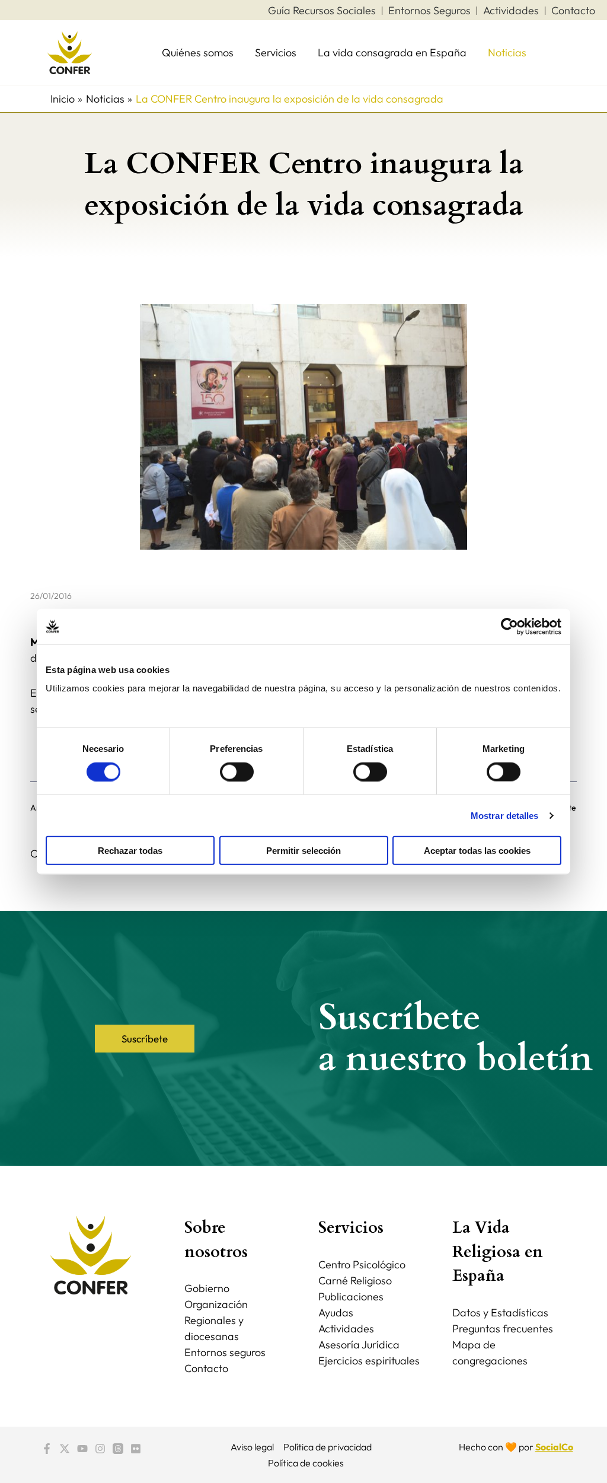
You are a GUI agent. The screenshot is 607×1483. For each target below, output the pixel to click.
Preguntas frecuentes (502, 1328)
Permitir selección (303, 851)
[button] (144, 1039)
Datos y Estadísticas (500, 1312)
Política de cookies (306, 1463)
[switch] (237, 771)
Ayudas (335, 1312)
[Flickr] (135, 1448)
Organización (216, 1304)
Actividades (346, 1328)
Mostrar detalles (505, 815)
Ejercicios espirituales (369, 1360)
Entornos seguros (225, 1352)
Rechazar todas (130, 851)
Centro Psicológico (361, 1264)
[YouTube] (82, 1448)
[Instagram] (100, 1448)
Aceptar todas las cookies (477, 851)
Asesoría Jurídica (359, 1344)
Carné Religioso (355, 1280)
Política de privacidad (327, 1447)
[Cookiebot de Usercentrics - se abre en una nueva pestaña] (509, 626)
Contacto (206, 1368)
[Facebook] (46, 1448)
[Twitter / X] (64, 1448)
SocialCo (554, 1447)
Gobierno (206, 1288)
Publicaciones (351, 1296)
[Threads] (118, 1448)
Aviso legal (252, 1447)
